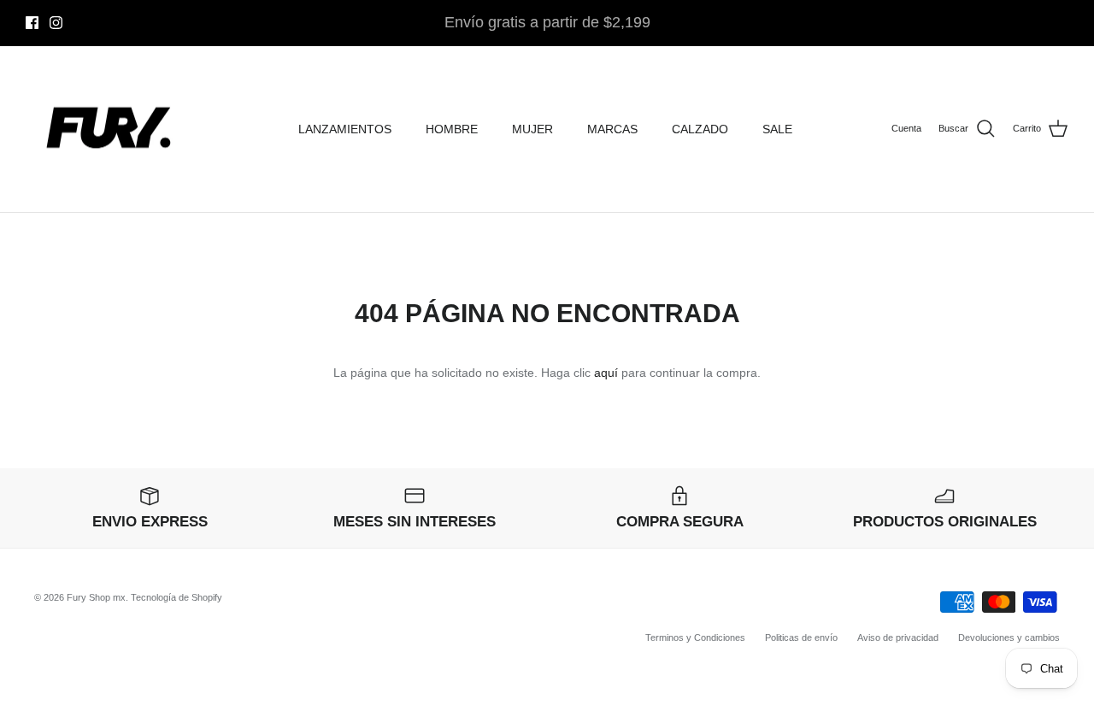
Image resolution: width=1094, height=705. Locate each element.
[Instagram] (56, 22)
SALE (777, 129)
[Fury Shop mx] (111, 129)
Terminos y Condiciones (695, 637)
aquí (606, 372)
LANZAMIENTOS (344, 129)
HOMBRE (452, 129)
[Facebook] (32, 22)
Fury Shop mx (96, 597)
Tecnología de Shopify (176, 597)
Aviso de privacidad (897, 637)
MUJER (532, 129)
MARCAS (612, 129)
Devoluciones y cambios (1009, 637)
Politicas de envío (801, 637)
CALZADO (700, 129)
